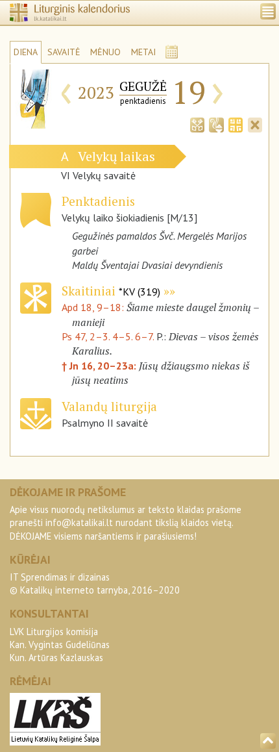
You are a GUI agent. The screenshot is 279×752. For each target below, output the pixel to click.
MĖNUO (105, 52)
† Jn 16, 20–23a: (100, 365)
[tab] (197, 123)
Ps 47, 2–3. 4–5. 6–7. (108, 336)
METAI (143, 52)
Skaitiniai (111, 290)
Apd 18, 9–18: (94, 307)
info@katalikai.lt (79, 522)
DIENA (26, 52)
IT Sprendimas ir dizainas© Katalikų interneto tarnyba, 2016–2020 (95, 583)
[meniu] (268, 11)
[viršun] (268, 741)
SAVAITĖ (63, 52)
